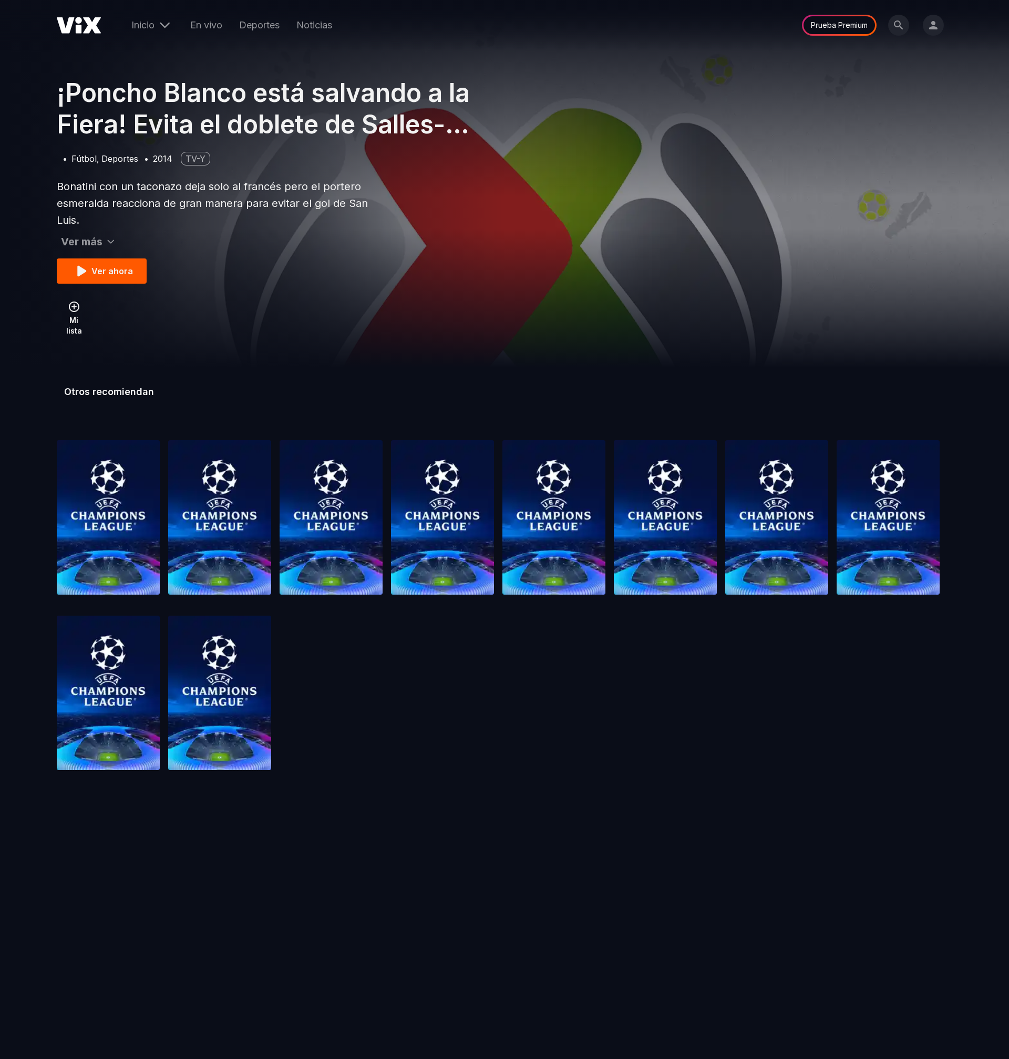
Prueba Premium (839, 24)
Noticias (314, 24)
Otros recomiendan (109, 391)
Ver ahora (112, 271)
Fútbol (84, 158)
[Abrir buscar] (898, 25)
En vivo (206, 24)
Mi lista (74, 325)
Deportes (259, 24)
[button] (108, 517)
